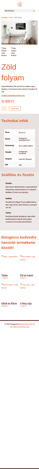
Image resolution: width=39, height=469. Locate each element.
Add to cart (15, 108)
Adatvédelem (25, 324)
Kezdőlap (4, 17)
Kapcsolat (25, 327)
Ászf (32, 324)
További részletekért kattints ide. (13, 95)
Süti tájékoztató (15, 327)
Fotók (11, 17)
